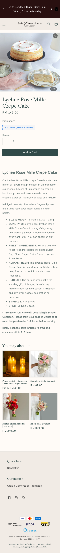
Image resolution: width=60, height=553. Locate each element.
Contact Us (42, 547)
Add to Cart (30, 152)
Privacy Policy (44, 544)
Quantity (6, 135)
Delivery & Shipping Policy (24, 547)
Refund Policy (30, 544)
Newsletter (13, 468)
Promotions (8, 121)
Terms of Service (16, 544)
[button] (4, 24)
